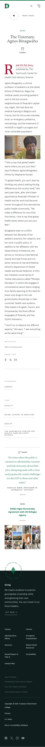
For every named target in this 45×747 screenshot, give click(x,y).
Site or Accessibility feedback (16, 725)
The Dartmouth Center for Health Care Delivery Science (19, 433)
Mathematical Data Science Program (18, 681)
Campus (8, 387)
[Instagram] (17, 739)
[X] (11, 739)
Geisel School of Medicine (19, 415)
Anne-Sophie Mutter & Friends (16, 692)
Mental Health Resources (31, 646)
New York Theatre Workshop (15, 687)
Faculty (8, 406)
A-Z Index (8, 719)
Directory (8, 645)
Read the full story (24, 65)
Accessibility (31, 654)
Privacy (7, 713)
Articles (22, 31)
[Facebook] (6, 739)
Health (8, 424)
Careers (29, 629)
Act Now (10, 612)
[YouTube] (23, 739)
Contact (8, 629)
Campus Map (10, 663)
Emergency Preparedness (31, 637)
